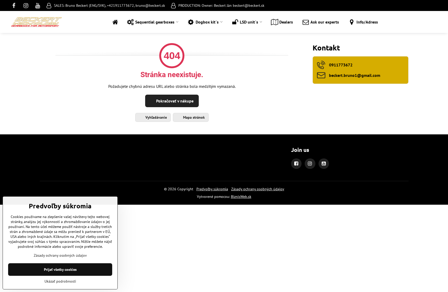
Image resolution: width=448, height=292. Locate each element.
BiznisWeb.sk (241, 196)
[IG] (26, 5)
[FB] (15, 5)
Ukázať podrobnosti (60, 281)
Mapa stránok (193, 117)
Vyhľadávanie (155, 117)
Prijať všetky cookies (60, 269)
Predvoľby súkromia (212, 189)
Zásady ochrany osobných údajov (257, 189)
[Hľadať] (433, 22)
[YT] (38, 5)
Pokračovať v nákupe (174, 101)
